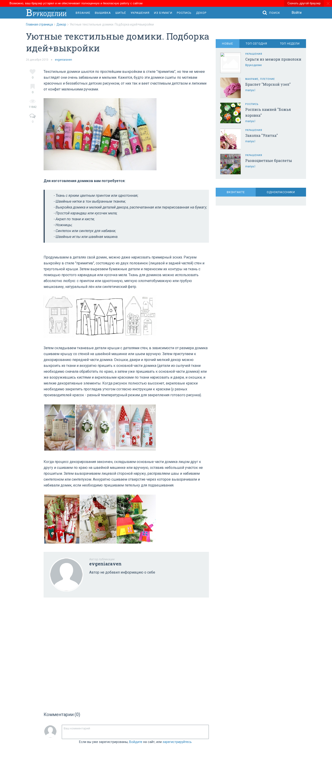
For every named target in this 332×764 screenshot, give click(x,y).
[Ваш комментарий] (135, 732)
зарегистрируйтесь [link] (177, 742)
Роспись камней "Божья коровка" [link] (268, 112)
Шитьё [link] (120, 12)
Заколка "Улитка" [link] (261, 135)
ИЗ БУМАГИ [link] (163, 12)
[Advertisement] (126, 653)
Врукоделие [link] (253, 65)
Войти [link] (297, 12)
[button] (272, 12)
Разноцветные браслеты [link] (268, 160)
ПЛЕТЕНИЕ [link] (267, 79)
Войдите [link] (135, 742)
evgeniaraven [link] (63, 59)
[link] (41, 24)
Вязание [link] (83, 12)
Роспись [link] (184, 12)
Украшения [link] (140, 12)
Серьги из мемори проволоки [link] (273, 59)
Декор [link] (201, 12)
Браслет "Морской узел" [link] (268, 84)
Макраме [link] (251, 79)
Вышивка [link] (103, 12)
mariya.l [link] (250, 90)
